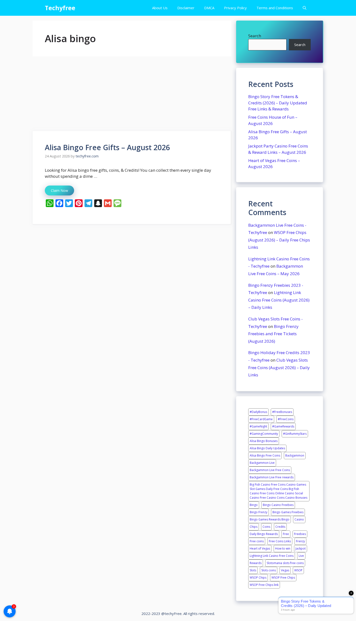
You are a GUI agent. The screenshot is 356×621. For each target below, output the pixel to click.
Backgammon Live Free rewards (272, 477)
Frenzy (300, 541)
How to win (282, 548)
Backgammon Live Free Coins (270, 470)
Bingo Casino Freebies (278, 505)
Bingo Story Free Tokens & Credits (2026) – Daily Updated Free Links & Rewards (277, 103)
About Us (160, 7)
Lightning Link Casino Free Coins (272, 556)
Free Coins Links (280, 541)
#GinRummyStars (295, 434)
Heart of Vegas (260, 548)
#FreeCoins (286, 419)
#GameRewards (283, 426)
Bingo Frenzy (258, 512)
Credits (280, 527)
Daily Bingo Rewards (264, 534)
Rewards (256, 563)
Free (286, 534)
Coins (266, 527)
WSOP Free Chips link (264, 585)
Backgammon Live (262, 463)
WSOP (298, 570)
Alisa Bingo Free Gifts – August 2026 (107, 147)
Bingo (254, 505)
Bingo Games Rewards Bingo (269, 519)
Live (301, 556)
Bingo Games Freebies (287, 512)
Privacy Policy (235, 7)
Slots (253, 570)
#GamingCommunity (264, 434)
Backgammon (294, 455)
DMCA (209, 7)
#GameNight (258, 426)
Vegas (285, 570)
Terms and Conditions (274, 7)
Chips (253, 527)
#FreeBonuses (282, 412)
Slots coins (268, 570)
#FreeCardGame (261, 419)
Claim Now (59, 190)
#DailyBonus (258, 412)
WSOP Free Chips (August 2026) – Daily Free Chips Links (279, 240)
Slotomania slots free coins (285, 563)
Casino (299, 519)
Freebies (300, 534)
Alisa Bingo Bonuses (264, 441)
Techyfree (60, 8)
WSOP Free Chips (283, 577)
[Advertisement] (132, 95)
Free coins (257, 541)
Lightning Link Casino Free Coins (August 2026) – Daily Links (279, 300)
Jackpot (300, 548)
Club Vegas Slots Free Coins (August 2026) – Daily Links (279, 367)
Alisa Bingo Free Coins (265, 455)
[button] (304, 8)
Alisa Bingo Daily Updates (267, 448)
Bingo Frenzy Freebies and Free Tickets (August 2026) (273, 334)
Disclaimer (185, 7)
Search (254, 36)
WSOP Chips (258, 577)
